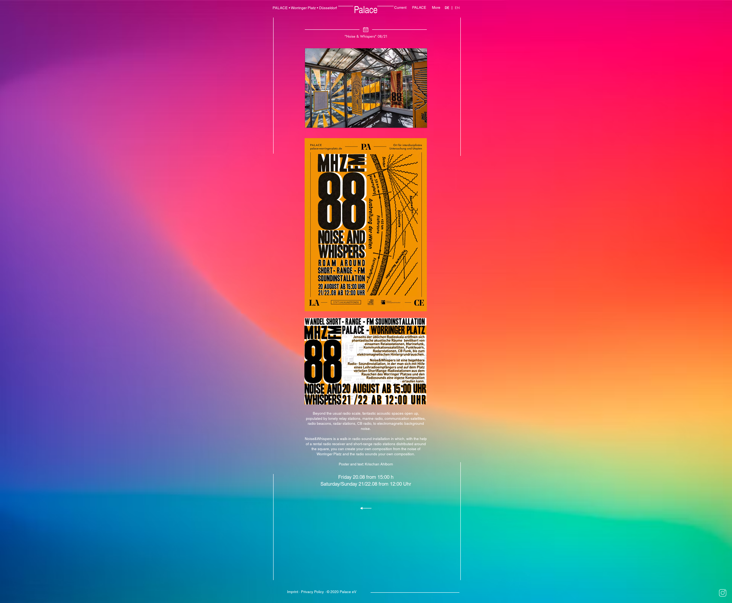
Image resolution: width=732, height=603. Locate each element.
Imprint (292, 592)
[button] (366, 88)
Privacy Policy (312, 592)
